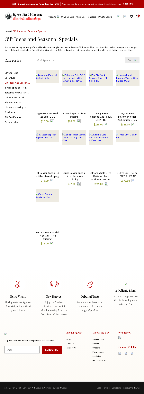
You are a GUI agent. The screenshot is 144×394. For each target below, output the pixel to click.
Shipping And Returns (131, 388)
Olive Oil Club (67, 16)
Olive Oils (81, 16)
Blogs (69, 339)
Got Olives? (10, 77)
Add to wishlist (47, 97)
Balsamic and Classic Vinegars (15, 92)
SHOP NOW (128, 4)
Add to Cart (47, 85)
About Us (70, 343)
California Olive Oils (14, 97)
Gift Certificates (12, 117)
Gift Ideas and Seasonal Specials (16, 82)
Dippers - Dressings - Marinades (15, 107)
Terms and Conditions (112, 388)
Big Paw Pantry (12, 102)
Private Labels (105, 16)
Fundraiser (10, 112)
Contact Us (71, 347)
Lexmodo (66, 388)
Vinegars (92, 16)
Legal (99, 388)
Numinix (47, 388)
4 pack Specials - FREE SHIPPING (16, 87)
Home (7, 31)
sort (130, 60)
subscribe (51, 349)
